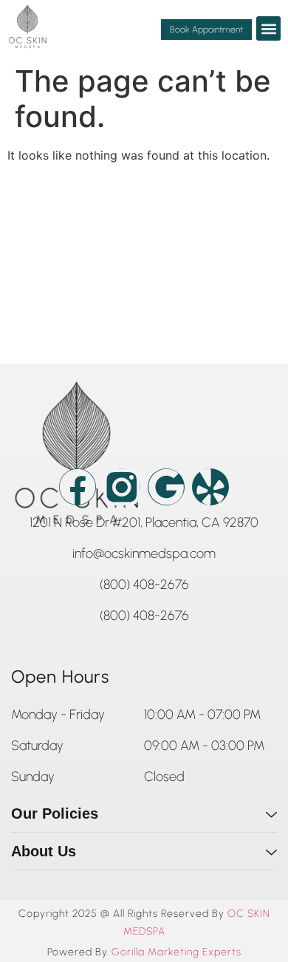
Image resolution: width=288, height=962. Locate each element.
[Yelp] (210, 486)
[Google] (166, 486)
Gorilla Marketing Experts (176, 952)
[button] (268, 28)
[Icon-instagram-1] (121, 486)
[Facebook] (77, 486)
